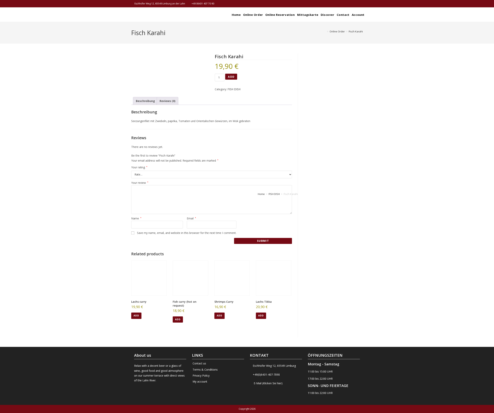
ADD (231, 76)
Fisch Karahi (356, 31)
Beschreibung (145, 101)
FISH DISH (234, 89)
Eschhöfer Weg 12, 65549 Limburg (274, 365)
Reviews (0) (167, 101)
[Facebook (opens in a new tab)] (357, 4)
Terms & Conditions (205, 369)
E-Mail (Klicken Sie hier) (268, 383)
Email (191, 218)
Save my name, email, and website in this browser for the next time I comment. (186, 233)
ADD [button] (136, 315)
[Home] (325, 31)
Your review (139, 183)
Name (136, 218)
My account (200, 381)
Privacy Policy (201, 375)
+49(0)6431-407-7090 (266, 374)
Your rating (139, 167)
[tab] (145, 101)
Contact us (199, 363)
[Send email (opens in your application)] (361, 4)
